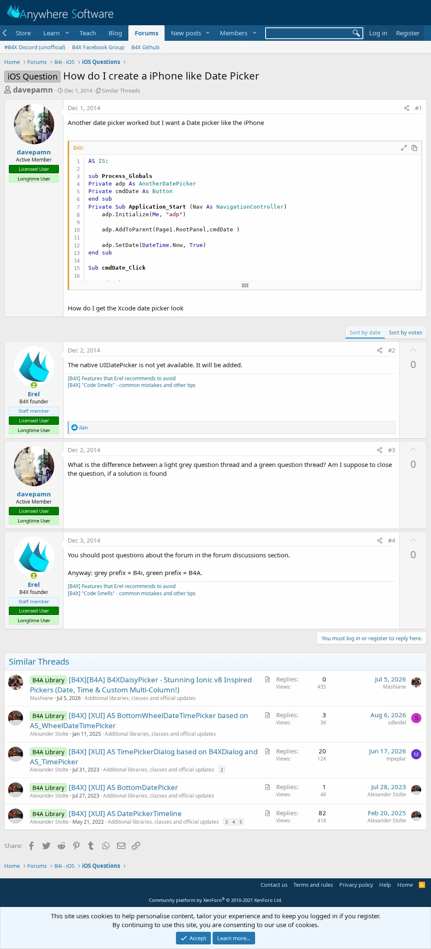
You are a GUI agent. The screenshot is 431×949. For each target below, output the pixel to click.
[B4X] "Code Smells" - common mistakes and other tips (132, 385)
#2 (391, 350)
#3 (391, 450)
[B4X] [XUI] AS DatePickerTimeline (125, 813)
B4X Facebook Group (98, 47)
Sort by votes (405, 332)
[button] (55, 33)
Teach (88, 33)
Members (233, 33)
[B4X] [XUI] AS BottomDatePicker (123, 787)
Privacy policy (356, 884)
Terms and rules (313, 884)
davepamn (33, 90)
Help (385, 884)
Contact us (274, 884)
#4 (391, 540)
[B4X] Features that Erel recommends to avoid (122, 378)
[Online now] (34, 385)
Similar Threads (121, 90)
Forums (146, 33)
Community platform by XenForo (215, 900)
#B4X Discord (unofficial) (34, 47)
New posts (186, 33)
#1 (418, 108)
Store (23, 33)
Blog (115, 33)
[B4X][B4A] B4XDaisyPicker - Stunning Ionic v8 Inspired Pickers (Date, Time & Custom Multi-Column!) (141, 685)
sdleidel (397, 722)
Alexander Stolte (49, 733)
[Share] (406, 108)
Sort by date (365, 332)
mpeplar (396, 758)
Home (405, 884)
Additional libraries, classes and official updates (140, 698)
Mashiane (41, 698)
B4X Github (145, 47)
